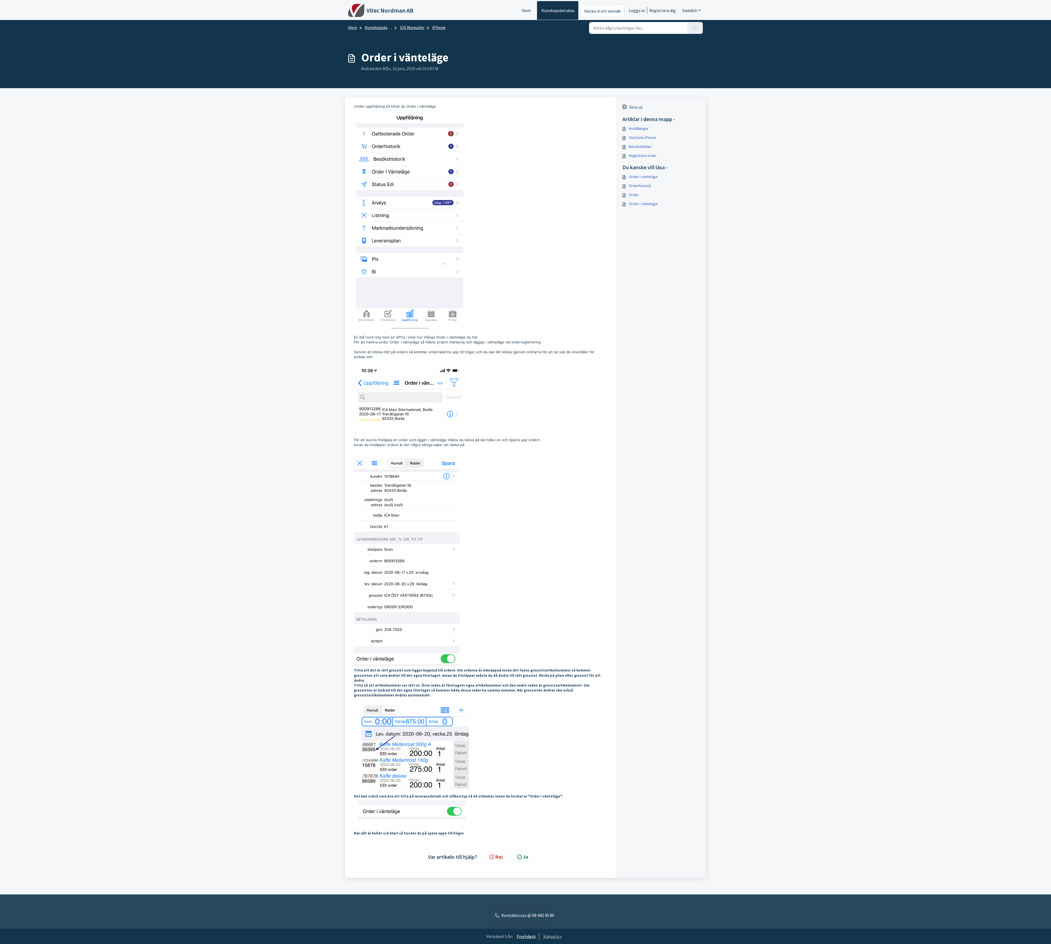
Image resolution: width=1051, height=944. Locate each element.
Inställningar (639, 128)
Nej (499, 857)
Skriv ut (636, 107)
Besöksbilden (640, 146)
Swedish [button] (689, 10)
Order (634, 194)
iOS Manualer (412, 27)
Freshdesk (526, 936)
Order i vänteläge (643, 176)
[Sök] (695, 28)
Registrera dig (662, 10)
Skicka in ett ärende (602, 11)
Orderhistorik (640, 185)
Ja (525, 857)
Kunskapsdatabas (557, 10)
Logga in (637, 10)
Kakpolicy (552, 936)
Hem (526, 10)
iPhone (439, 27)
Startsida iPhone (642, 137)
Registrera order (643, 155)
